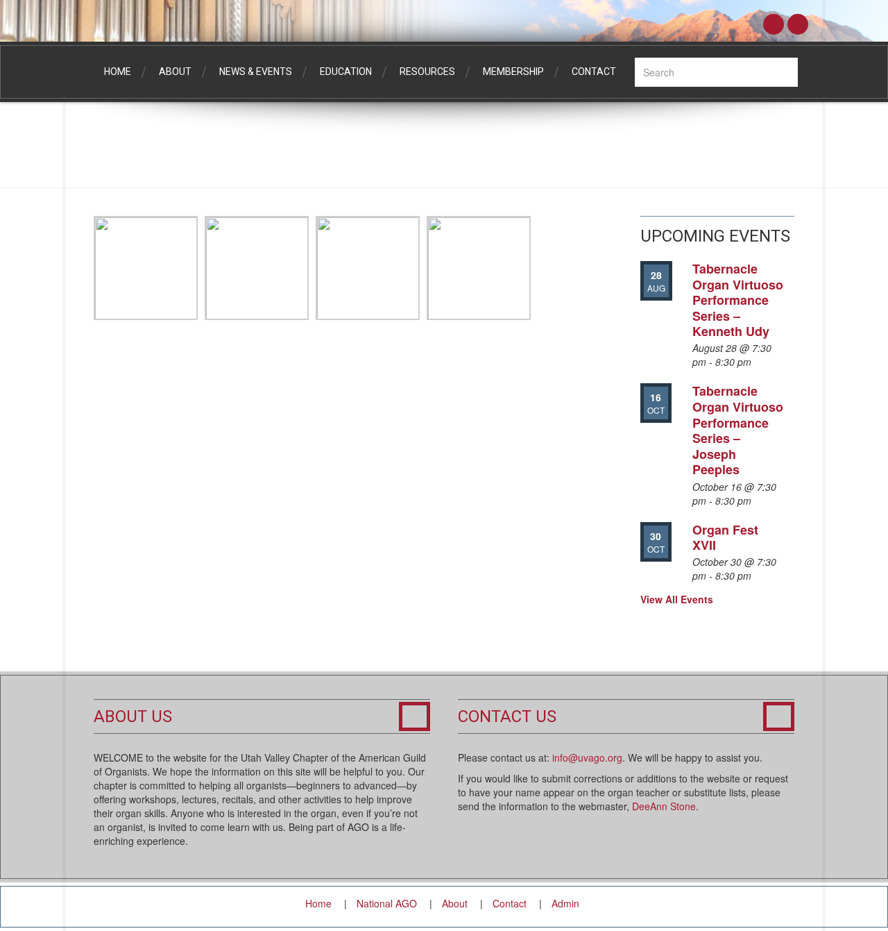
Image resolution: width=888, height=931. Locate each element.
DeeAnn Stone (664, 806)
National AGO (387, 903)
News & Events (255, 71)
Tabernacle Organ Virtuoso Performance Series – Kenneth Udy (737, 300)
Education (346, 71)
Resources (427, 71)
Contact (594, 71)
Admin (565, 903)
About (175, 71)
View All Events (676, 599)
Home (117, 71)
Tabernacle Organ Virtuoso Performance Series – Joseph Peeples (737, 430)
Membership (513, 71)
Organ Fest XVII (725, 538)
